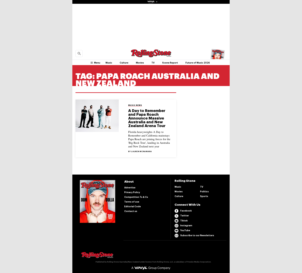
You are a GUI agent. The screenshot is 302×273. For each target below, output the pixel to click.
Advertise (129, 188)
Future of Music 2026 (197, 63)
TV (153, 63)
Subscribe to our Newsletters (197, 235)
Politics (204, 191)
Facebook (186, 211)
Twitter (184, 215)
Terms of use (131, 202)
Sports (204, 196)
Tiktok (184, 221)
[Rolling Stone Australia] (151, 55)
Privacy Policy (132, 192)
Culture (124, 63)
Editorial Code (132, 206)
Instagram (186, 225)
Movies (140, 63)
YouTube (185, 230)
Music (109, 63)
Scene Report (170, 63)
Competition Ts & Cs (136, 197)
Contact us (130, 211)
